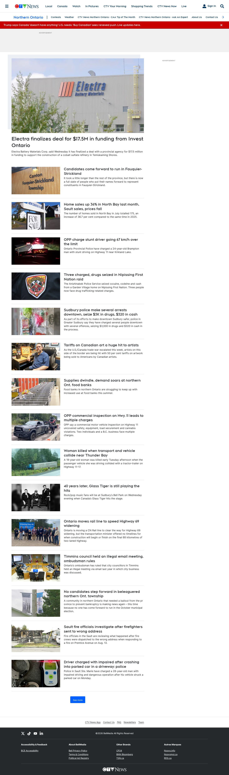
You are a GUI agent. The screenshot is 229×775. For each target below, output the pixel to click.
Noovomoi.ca (170, 754)
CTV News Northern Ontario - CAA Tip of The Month (106, 17)
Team (141, 722)
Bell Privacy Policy (78, 750)
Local (48, 6)
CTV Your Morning (115, 6)
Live (183, 6)
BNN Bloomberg (124, 754)
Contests (56, 17)
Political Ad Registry (79, 758)
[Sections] (7, 6)
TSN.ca (120, 758)
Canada (62, 6)
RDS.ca (168, 758)
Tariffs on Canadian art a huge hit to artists (101, 345)
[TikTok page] (29, 733)
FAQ (119, 722)
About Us (197, 17)
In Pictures (92, 6)
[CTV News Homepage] (26, 6)
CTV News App (93, 722)
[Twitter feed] (23, 733)
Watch (76, 6)
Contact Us (212, 17)
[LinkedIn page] (41, 733)
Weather (69, 17)
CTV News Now (167, 6)
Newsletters (130, 722)
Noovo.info (169, 750)
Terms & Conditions (78, 754)
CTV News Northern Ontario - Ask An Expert (163, 17)
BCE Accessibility (29, 750)
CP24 (119, 750)
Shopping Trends (142, 6)
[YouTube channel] (35, 733)
